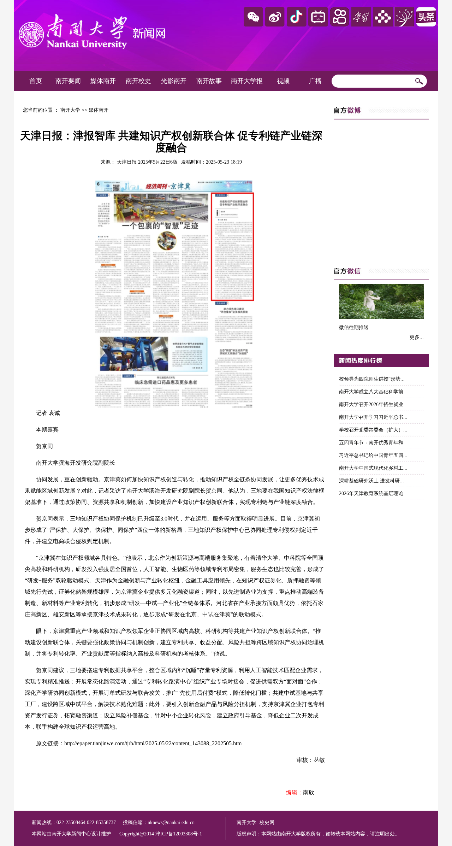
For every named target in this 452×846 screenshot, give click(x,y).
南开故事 (209, 80)
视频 (283, 80)
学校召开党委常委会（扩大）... (373, 430)
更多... (417, 337)
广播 (315, 80)
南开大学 (70, 110)
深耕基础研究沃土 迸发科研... (371, 480)
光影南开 (173, 80)
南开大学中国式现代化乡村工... (373, 468)
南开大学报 (247, 80)
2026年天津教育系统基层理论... (373, 493)
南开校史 (138, 80)
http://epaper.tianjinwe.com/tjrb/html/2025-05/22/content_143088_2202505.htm (153, 743)
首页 (35, 80)
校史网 (267, 822)
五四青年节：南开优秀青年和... (373, 442)
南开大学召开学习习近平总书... (373, 417)
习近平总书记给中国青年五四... (373, 455)
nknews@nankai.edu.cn (171, 822)
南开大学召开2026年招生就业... (373, 404)
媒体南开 (103, 80)
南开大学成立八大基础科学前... (373, 391)
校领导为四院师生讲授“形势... (372, 379)
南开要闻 (68, 80)
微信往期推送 (354, 327)
